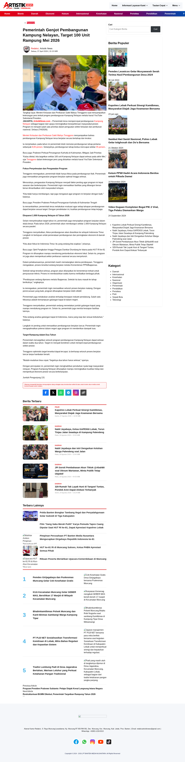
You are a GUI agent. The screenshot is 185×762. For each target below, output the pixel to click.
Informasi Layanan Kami (133, 5)
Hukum (65, 14)
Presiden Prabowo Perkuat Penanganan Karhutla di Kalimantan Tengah (65, 203)
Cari (110, 25)
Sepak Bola (117, 297)
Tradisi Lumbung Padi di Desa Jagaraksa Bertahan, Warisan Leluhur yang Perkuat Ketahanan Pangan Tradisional (55, 670)
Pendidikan (151, 14)
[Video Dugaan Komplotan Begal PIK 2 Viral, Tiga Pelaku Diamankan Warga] (117, 201)
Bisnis (21, 14)
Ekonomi (50, 14)
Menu (175, 5)
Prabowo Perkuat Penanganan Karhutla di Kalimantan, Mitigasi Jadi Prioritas (67, 153)
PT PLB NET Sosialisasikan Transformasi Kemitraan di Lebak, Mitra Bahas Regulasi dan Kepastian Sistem (55, 641)
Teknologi (116, 300)
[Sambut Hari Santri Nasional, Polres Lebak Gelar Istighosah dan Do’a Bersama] (117, 134)
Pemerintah (170, 14)
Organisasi (117, 283)
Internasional (82, 14)
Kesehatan (101, 14)
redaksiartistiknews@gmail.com (148, 729)
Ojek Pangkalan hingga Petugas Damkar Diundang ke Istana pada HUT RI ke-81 (69, 250)
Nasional (118, 14)
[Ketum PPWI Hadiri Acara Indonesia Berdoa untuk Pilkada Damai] (117, 168)
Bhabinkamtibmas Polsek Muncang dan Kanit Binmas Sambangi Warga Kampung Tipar (55, 614)
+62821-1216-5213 (97, 731)
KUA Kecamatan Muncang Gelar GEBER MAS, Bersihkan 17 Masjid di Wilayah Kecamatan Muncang (54, 595)
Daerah (34, 14)
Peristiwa (134, 14)
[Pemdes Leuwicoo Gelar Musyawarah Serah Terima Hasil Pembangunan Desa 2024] (117, 66)
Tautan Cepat (159, 5)
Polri (114, 294)
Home (114, 5)
